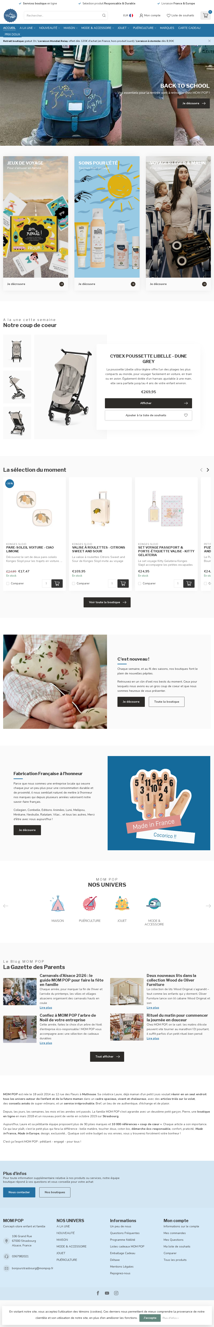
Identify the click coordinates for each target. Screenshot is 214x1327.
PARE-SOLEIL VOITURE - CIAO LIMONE (30, 549)
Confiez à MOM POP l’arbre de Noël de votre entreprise (68, 1017)
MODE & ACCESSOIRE (96, 28)
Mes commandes (175, 1233)
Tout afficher (104, 1057)
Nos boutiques (55, 1192)
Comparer (17, 583)
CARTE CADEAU (189, 28)
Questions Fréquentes (125, 1233)
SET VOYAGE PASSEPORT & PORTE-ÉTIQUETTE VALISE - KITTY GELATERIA (166, 551)
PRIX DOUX (12, 34)
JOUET (122, 28)
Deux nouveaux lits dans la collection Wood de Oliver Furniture (171, 980)
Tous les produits (175, 1260)
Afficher (146, 403)
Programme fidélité (122, 1240)
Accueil (9, 28)
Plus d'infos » (171, 1318)
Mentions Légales (122, 1267)
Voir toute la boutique (104, 602)
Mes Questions (173, 1240)
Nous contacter (19, 1192)
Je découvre (131, 702)
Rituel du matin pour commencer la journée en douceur (177, 1017)
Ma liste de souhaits (177, 1246)
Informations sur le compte (181, 1226)
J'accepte (150, 1318)
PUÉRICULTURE (143, 28)
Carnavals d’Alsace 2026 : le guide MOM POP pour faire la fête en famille (71, 980)
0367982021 (20, 1256)
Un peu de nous (120, 1226)
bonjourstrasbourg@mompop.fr (32, 1268)
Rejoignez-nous (120, 1273)
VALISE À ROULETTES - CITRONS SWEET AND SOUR (98, 549)
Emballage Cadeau (122, 1253)
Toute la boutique (166, 702)
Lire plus (46, 1008)
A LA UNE (26, 28)
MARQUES (167, 28)
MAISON (69, 28)
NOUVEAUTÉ (48, 28)
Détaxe (115, 1260)
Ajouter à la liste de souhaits (146, 415)
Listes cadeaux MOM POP (127, 1246)
